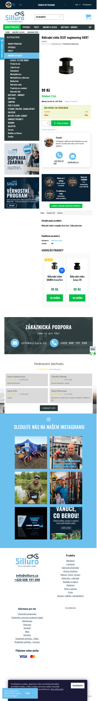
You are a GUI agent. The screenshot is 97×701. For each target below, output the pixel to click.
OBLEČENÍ (11, 112)
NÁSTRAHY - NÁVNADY (16, 95)
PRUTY (10, 50)
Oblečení (70, 585)
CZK (77, 5)
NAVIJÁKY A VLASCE (15, 55)
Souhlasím (78, 685)
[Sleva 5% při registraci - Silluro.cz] (21, 193)
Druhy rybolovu (70, 571)
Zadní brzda (14, 67)
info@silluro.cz (73, 162)
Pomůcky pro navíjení (18, 88)
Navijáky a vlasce (70, 581)
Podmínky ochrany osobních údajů (27, 617)
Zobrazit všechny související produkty (65, 206)
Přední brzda (15, 63)
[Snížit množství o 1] (50, 124)
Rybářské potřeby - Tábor (27, 638)
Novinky (27, 635)
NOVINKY (11, 122)
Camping (70, 564)
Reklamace (27, 621)
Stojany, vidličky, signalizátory (70, 595)
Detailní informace (48, 129)
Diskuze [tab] (60, 213)
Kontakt (27, 628)
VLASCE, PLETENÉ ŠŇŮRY (19, 60)
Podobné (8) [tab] (51, 213)
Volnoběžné (14, 70)
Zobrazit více (48, 408)
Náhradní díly (15, 91)
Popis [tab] (42, 213)
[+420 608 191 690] (55, 343)
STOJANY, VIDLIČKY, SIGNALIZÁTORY (21, 109)
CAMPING (11, 101)
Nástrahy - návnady (70, 578)
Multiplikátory (15, 74)
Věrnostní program (46, 5)
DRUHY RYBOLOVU (15, 43)
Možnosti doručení (71, 101)
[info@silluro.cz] (16, 343)
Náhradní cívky (16, 84)
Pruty (70, 592)
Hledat (60, 17)
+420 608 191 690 (59, 162)
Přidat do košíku (62, 123)
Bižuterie (70, 560)
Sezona (11, 129)
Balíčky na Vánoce (15, 133)
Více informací (57, 689)
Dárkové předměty (70, 567)
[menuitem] (12, 27)
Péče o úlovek (70, 588)
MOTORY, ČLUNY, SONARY (17, 115)
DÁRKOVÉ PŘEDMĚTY (15, 119)
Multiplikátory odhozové (19, 77)
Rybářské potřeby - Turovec (27, 642)
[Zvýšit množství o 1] (50, 121)
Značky (10, 136)
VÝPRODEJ (11, 47)
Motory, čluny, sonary (70, 574)
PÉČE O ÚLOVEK (13, 105)
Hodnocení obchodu (49, 364)
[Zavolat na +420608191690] (15, 4)
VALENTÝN (11, 126)
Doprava (27, 624)
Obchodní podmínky (27, 614)
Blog (27, 631)
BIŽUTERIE (11, 98)
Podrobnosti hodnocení (71, 44)
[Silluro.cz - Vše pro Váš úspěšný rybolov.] (27, 560)
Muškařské (14, 81)
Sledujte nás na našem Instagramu (49, 426)
